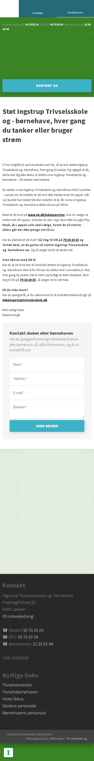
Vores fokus (13, 699)
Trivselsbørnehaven (20, 692)
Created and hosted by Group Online (29, 734)
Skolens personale (19, 706)
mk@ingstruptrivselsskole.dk (24, 300)
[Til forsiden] (47, 56)
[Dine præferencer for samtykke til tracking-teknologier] (8, 752)
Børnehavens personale (24, 712)
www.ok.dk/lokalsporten (46, 215)
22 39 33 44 (43, 644)
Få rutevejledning (17, 616)
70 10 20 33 (71, 240)
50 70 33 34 (56, 24)
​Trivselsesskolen (17, 685)
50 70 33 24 (31, 24)
